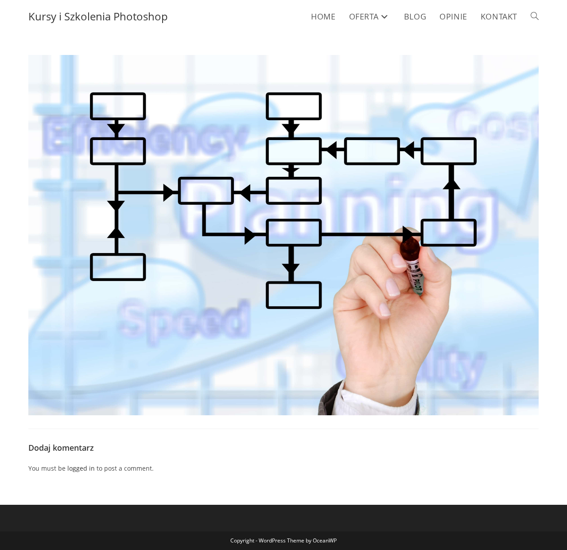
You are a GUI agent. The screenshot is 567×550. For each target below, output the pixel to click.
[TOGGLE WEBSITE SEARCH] (534, 16)
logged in (81, 468)
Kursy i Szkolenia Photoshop (98, 16)
